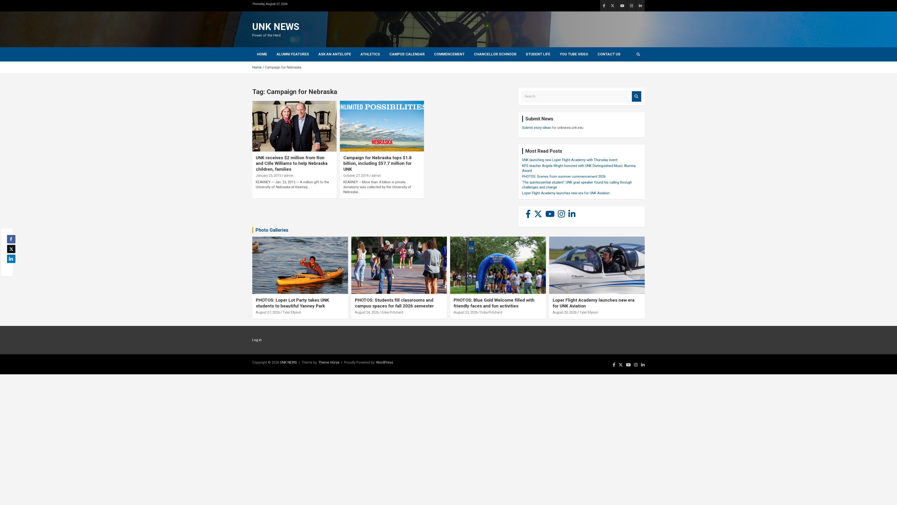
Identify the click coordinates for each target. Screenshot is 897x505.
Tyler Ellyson (292, 312)
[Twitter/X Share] (11, 249)
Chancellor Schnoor (495, 54)
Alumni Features (293, 54)
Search (636, 96)
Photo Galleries (272, 230)
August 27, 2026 (268, 312)
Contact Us (609, 54)
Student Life (538, 54)
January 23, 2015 (268, 175)
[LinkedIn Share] (11, 259)
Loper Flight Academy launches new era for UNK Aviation (566, 193)
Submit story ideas (536, 128)
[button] (10, 268)
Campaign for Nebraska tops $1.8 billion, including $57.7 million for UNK (377, 163)
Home (262, 54)
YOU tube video (574, 54)
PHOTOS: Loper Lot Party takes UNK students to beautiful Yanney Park (292, 303)
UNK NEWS (275, 26)
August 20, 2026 (565, 312)
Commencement (449, 54)
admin (288, 175)
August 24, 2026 (367, 312)
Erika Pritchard (392, 312)
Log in (257, 340)
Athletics (370, 54)
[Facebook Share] (11, 239)
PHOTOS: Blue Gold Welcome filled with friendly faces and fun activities (494, 303)
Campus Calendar (407, 54)
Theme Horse (328, 362)
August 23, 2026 (466, 312)
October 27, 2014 (356, 175)
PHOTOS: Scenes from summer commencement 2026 (564, 176)
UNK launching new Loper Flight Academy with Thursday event (569, 160)
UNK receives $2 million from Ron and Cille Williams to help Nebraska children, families (291, 163)
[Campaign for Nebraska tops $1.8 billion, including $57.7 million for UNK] (382, 126)
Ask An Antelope (334, 54)
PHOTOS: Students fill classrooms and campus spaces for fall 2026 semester (394, 303)
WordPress (384, 362)
